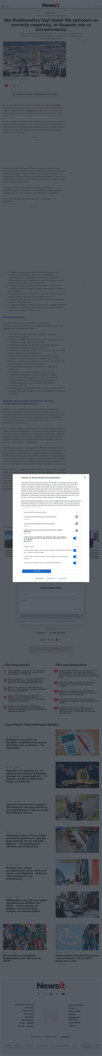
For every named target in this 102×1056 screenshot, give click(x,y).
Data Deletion (39, 578)
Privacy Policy (62, 578)
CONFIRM (36, 571)
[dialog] (51, 528)
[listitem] (51, 512)
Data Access (51, 578)
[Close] (85, 478)
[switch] (75, 516)
